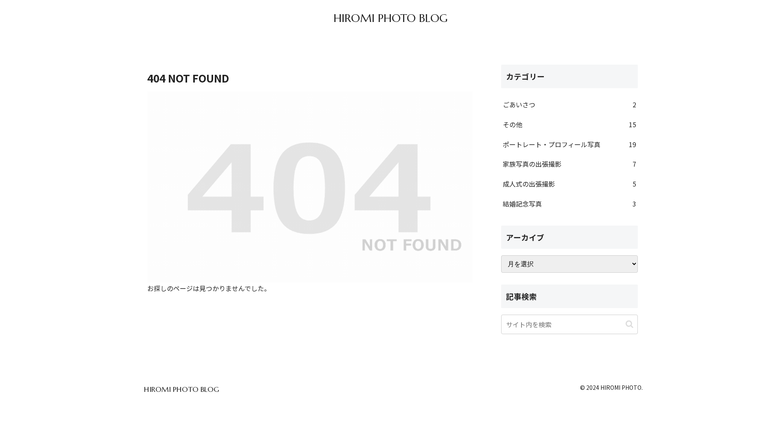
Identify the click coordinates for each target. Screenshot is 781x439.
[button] (629, 324)
